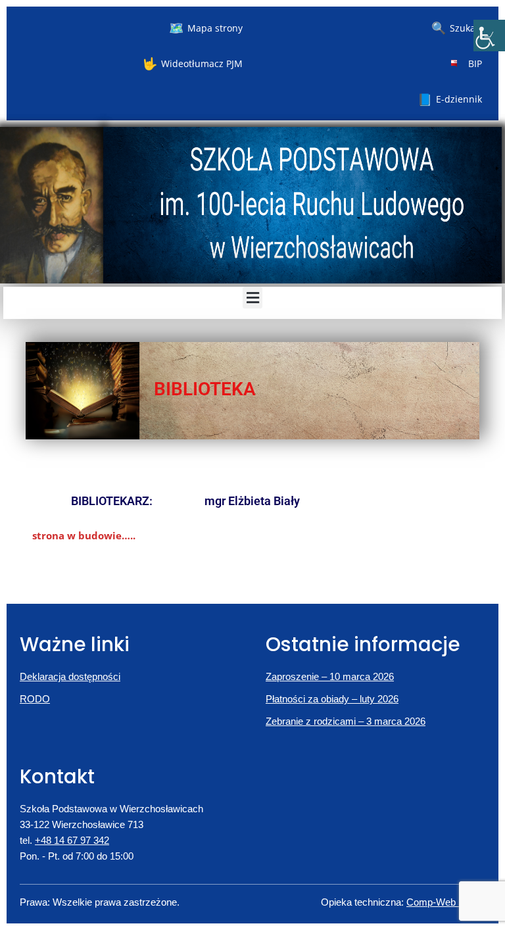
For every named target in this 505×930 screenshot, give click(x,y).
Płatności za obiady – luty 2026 (332, 698)
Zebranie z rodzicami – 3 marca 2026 (345, 721)
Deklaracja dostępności (70, 676)
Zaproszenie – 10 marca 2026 (330, 676)
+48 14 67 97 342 (72, 840)
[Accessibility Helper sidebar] (489, 35)
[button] (252, 297)
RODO (35, 698)
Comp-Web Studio (445, 902)
